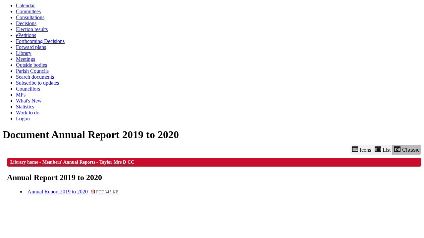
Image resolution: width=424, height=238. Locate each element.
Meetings (25, 59)
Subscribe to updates (37, 83)
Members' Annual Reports (68, 162)
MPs (21, 95)
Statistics (25, 106)
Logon (23, 118)
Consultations (30, 17)
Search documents (35, 77)
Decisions (26, 23)
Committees (28, 11)
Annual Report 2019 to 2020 (73, 191)
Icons (365, 150)
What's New (29, 100)
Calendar (25, 5)
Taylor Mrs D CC (116, 162)
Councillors (28, 89)
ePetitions (26, 35)
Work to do (27, 112)
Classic (411, 150)
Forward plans (31, 47)
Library (23, 53)
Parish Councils (32, 71)
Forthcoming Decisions (40, 41)
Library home (24, 162)
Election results (32, 29)
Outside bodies (31, 65)
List (387, 150)
